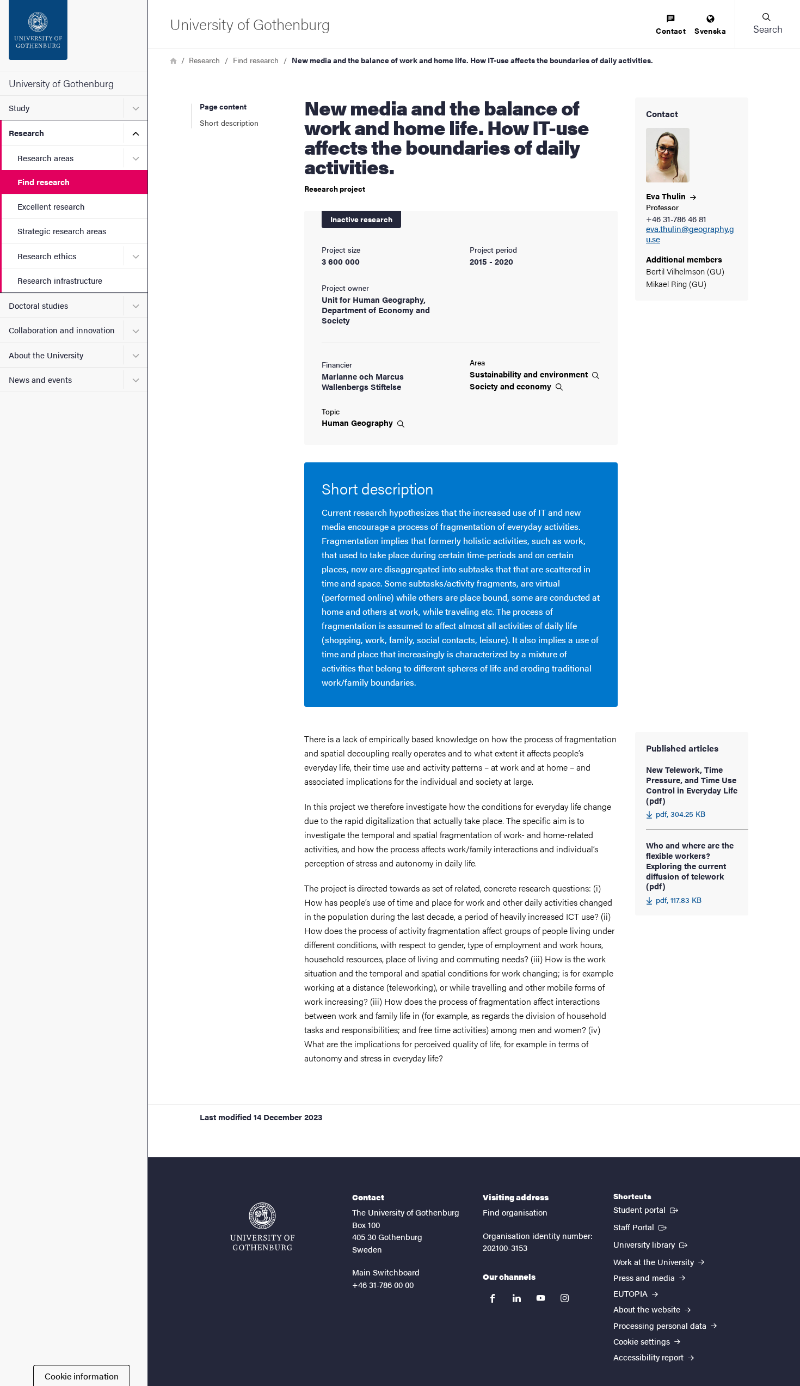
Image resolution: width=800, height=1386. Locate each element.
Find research (43, 181)
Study (19, 107)
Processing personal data (661, 1325)
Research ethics (46, 255)
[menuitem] (670, 25)
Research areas (45, 157)
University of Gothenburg (61, 83)
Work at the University (654, 1261)
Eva (667, 195)
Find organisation (515, 1212)
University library (651, 1244)
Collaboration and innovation (62, 329)
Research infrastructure (59, 280)
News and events (40, 379)
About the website (647, 1309)
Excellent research (51, 206)
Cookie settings (642, 1341)
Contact (671, 30)
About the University (46, 355)
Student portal (646, 1209)
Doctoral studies (38, 305)
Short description (229, 122)
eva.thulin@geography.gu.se (690, 234)
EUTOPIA (631, 1293)
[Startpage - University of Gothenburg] (73, 35)
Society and (511, 386)
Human (358, 423)
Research (26, 132)
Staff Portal (641, 1226)
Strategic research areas (61, 230)
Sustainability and (530, 374)
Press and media (645, 1277)
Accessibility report (649, 1357)
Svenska (710, 30)
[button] (767, 24)
